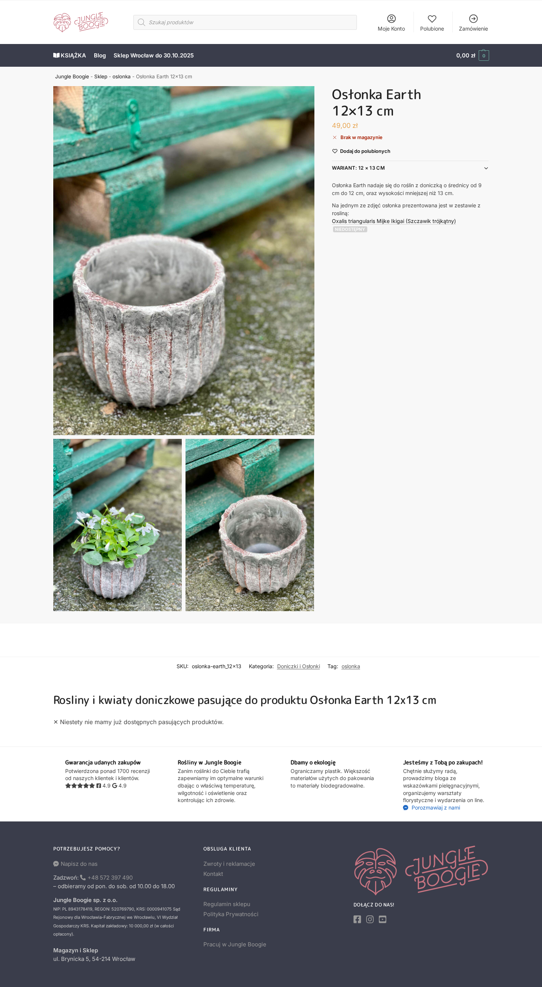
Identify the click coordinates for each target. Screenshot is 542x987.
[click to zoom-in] (184, 260)
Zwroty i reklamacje (229, 863)
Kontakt (213, 873)
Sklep (100, 76)
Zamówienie (473, 28)
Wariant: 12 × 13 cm (358, 168)
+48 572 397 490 (110, 877)
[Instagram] (370, 919)
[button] (472, 55)
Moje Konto (391, 28)
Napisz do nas (79, 863)
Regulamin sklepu (226, 904)
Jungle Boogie (72, 76)
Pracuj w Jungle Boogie (234, 944)
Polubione (432, 28)
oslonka (121, 76)
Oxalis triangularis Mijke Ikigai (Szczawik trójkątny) (394, 220)
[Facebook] (357, 919)
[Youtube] (382, 919)
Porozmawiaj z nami (435, 807)
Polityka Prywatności (231, 914)
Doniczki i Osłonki (298, 666)
